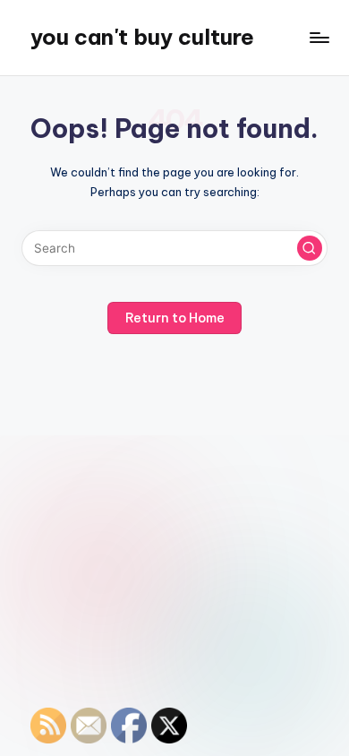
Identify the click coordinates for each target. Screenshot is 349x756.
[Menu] (319, 37)
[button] (309, 248)
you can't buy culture (142, 36)
